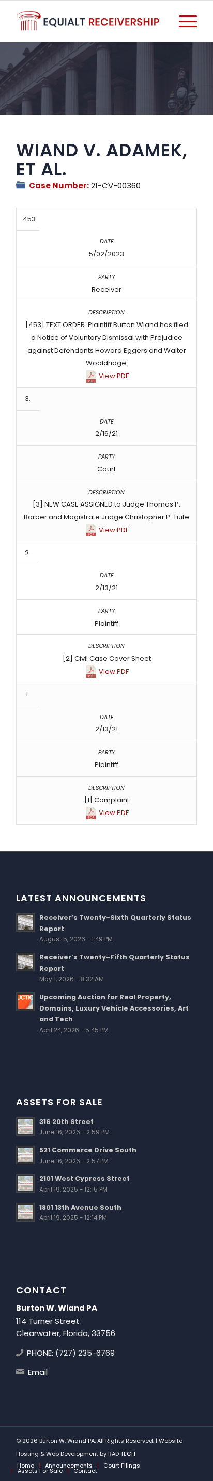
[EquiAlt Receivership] (88, 21)
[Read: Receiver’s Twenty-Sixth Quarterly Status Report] (25, 922)
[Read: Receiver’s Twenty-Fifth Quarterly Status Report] (25, 962)
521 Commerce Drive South (87, 1150)
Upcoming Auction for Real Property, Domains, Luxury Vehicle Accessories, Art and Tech (114, 1007)
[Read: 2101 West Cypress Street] (25, 1183)
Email (38, 1371)
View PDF (114, 376)
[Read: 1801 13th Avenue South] (25, 1212)
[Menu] (183, 21)
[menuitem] (183, 21)
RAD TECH (121, 1454)
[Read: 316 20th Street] (25, 1126)
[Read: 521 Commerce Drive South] (25, 1155)
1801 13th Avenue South (80, 1207)
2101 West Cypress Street (84, 1178)
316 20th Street (66, 1121)
